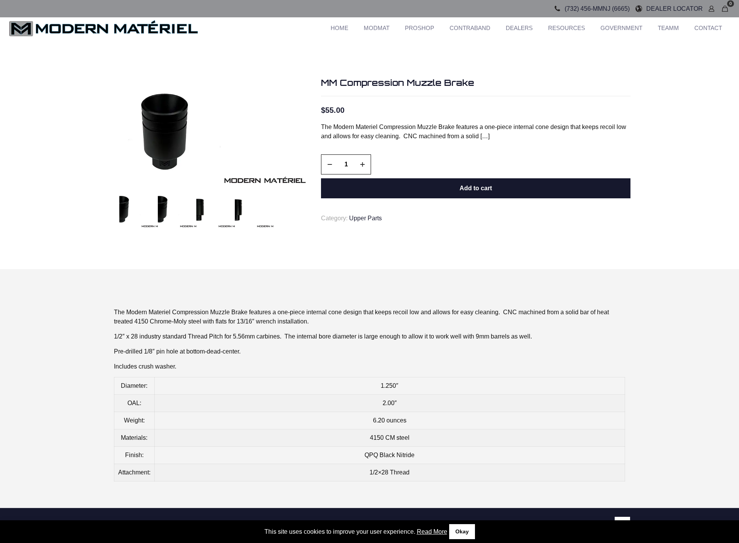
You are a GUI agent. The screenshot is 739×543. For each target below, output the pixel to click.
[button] (298, 91)
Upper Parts (365, 218)
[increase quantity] (362, 164)
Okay (462, 531)
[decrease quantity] (329, 164)
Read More (432, 531)
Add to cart (476, 188)
